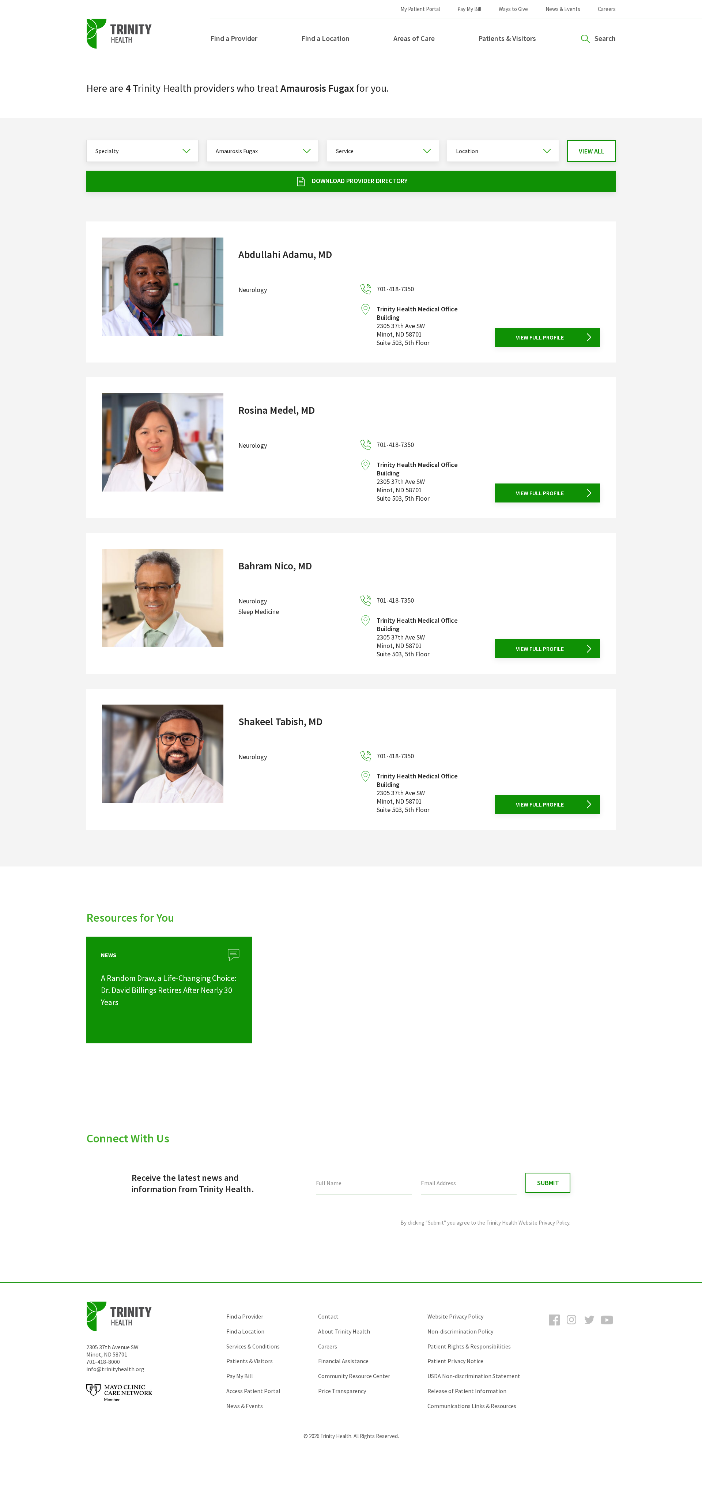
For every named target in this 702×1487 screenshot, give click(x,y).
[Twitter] (589, 1326)
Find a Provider (233, 38)
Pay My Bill (469, 8)
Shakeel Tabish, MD (280, 721)
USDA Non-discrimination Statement (473, 1376)
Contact (328, 1316)
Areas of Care (414, 38)
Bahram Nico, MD (275, 565)
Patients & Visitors (507, 38)
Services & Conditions (253, 1346)
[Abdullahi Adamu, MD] (162, 292)
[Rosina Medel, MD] (162, 447)
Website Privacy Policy (455, 1316)
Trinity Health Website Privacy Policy (527, 1222)
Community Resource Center (354, 1376)
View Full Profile (540, 337)
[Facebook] (554, 1326)
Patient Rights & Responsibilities (469, 1346)
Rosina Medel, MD (276, 410)
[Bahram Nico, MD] (162, 603)
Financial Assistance (343, 1361)
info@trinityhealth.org (115, 1369)
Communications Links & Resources (471, 1406)
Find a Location (325, 38)
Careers (607, 8)
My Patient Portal (420, 8)
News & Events (563, 8)
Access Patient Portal (253, 1391)
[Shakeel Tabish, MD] (162, 759)
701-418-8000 (103, 1361)
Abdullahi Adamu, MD (285, 254)
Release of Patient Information (466, 1391)
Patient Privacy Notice (455, 1361)
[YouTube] (607, 1326)
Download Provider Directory (360, 181)
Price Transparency (342, 1391)
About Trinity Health (344, 1331)
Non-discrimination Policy (460, 1331)
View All (591, 151)
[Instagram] (572, 1326)
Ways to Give (513, 8)
